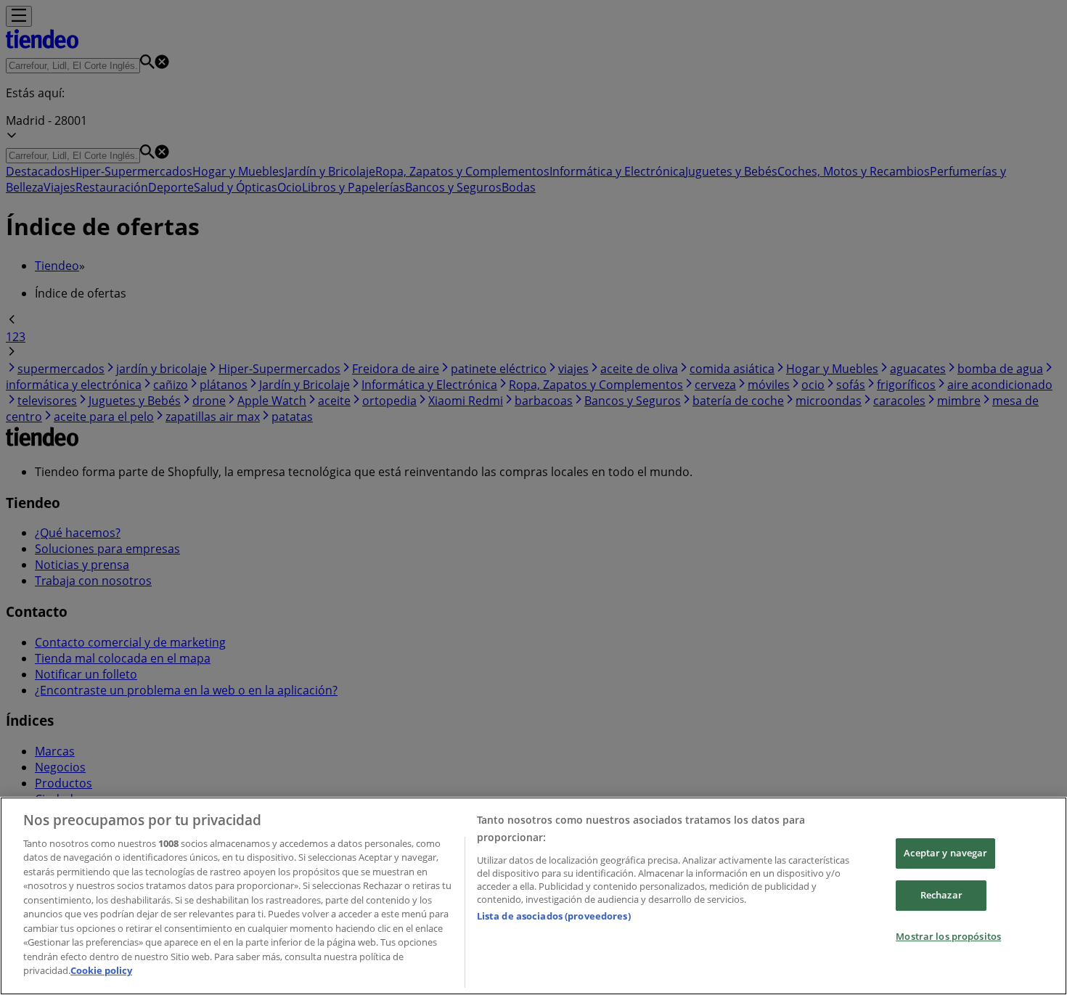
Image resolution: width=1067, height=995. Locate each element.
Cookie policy (101, 970)
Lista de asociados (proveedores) (554, 915)
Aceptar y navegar (945, 853)
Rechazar (941, 894)
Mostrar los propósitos (948, 936)
